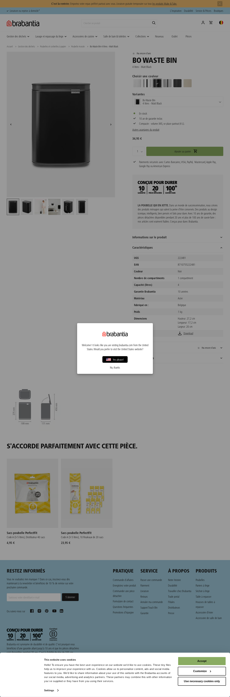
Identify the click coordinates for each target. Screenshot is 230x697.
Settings (49, 690)
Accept (201, 661)
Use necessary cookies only (202, 681)
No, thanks (115, 367)
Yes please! (118, 359)
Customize (200, 671)
